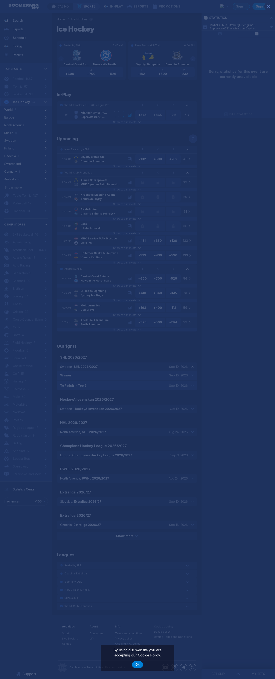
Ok (137, 664)
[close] (268, 6)
